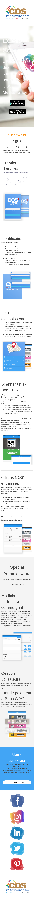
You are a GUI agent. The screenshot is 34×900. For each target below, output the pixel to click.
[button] (17, 782)
